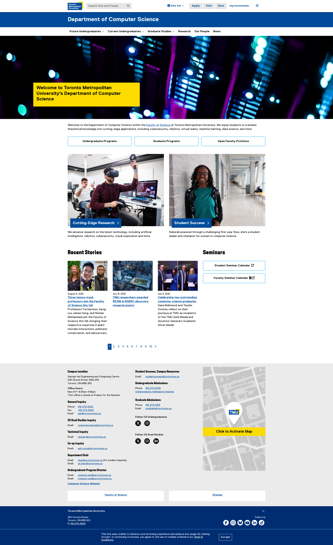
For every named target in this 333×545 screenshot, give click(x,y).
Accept (225, 537)
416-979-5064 (86, 410)
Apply (196, 6)
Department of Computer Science (113, 19)
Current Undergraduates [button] (124, 31)
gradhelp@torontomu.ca (159, 408)
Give (221, 6)
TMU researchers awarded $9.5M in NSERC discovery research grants (131, 301)
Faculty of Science (158, 125)
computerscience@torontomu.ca (95, 425)
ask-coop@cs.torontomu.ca (92, 448)
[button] (175, 6)
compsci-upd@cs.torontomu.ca (94, 475)
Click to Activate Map (234, 431)
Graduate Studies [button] (159, 31)
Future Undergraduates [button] (85, 31)
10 (151, 346)
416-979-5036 (153, 388)
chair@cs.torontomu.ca (90, 460)
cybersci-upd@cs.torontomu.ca (95, 478)
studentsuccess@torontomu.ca (162, 376)
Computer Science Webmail (84, 483)
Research (184, 31)
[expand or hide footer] (263, 511)
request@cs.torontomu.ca (92, 437)
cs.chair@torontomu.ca (90, 463)
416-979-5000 (78, 524)
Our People (201, 31)
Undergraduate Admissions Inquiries (154, 392)
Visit (209, 6)
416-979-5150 (152, 405)
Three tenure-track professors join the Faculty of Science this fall (86, 301)
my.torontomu (239, 6)
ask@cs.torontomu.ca (89, 413)
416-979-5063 (85, 407)
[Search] (128, 6)
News (217, 31)
